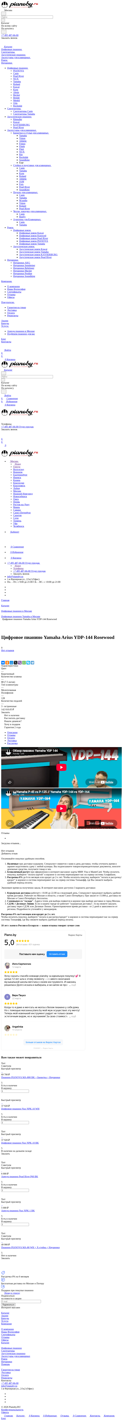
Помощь (5, 1364)
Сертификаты (14, 292)
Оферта (5, 1412)
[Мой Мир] (11, 662)
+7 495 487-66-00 (9, 35)
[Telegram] (32, 662)
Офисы (11, 297)
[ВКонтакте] (3, 662)
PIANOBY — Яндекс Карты (43, 1048)
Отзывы (11, 294)
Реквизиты (12, 315)
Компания (6, 1323)
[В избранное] (2, 653)
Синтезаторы (8, 1350)
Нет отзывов (7, 650)
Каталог (5, 1313)
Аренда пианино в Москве (21, 331)
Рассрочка (12, 743)
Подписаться (8, 1305)
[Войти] (2, 436)
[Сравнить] (2, 656)
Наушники (6, 1361)
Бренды (5, 1318)
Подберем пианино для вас (21, 334)
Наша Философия (16, 289)
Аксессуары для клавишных (15, 1356)
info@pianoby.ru (15, 576)
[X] (15, 662)
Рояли (4, 1359)
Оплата (11, 313)
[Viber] (20, 662)
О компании (13, 286)
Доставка (12, 310)
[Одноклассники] (7, 662)
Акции (4, 1315)
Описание (12, 732)
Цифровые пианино (11, 1348)
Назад (17, 464)
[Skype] (28, 662)
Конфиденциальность (12, 1409)
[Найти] (3, 32)
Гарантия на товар (16, 307)
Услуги (4, 1321)
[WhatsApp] (24, 662)
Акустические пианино (13, 1353)
